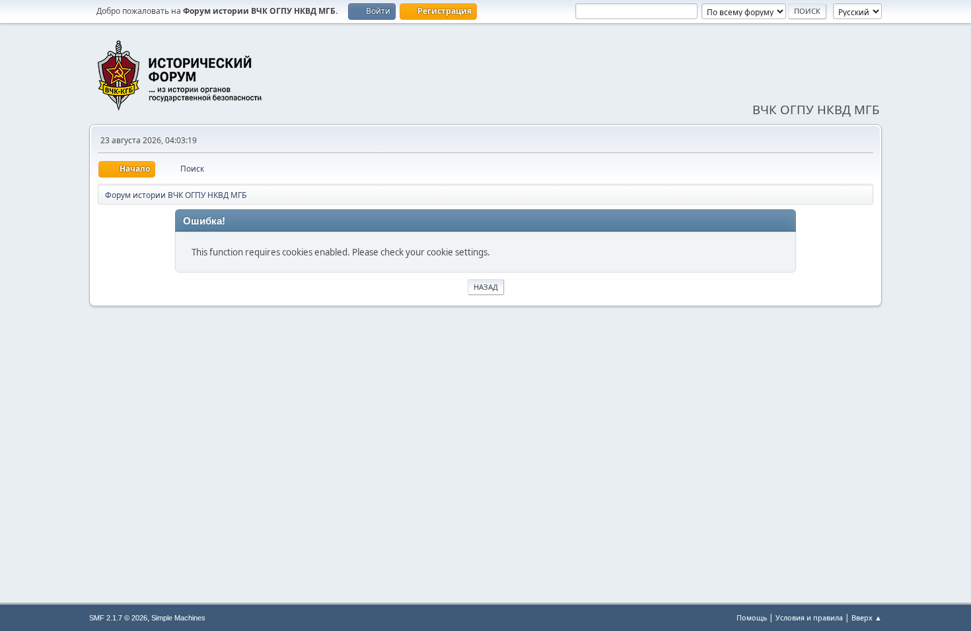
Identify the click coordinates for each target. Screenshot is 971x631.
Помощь (752, 617)
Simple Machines (178, 618)
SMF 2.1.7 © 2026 (118, 618)
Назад (486, 287)
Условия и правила (809, 617)
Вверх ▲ (866, 617)
